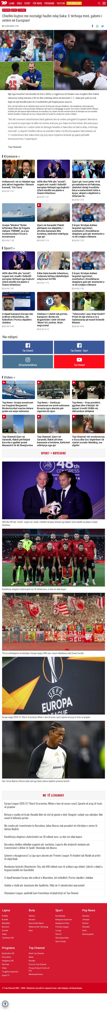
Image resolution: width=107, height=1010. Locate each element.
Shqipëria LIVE (8, 961)
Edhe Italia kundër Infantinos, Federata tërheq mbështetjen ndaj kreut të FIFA (53, 278)
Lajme (11, 3)
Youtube (61, 3)
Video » (9, 377)
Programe (49, 3)
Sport (27, 3)
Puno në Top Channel (37, 964)
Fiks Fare (5, 964)
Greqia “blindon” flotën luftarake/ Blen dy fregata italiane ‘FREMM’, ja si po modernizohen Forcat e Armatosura (16, 233)
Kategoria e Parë (62, 923)
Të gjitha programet (10, 972)
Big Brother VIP (8, 953)
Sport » (9, 248)
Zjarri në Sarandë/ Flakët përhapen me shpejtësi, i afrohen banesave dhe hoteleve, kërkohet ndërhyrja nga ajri (52, 233)
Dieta (84, 930)
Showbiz (85, 916)
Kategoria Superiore (63, 920)
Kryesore (6, 10)
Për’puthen (6, 957)
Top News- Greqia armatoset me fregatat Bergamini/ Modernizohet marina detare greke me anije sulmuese (17, 407)
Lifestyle (85, 920)
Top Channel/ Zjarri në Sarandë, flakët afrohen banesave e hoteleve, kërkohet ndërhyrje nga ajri (53, 441)
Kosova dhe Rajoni (36, 923)
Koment (32, 920)
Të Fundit (21, 10)
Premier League (62, 927)
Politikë (5, 916)
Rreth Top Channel (36, 953)
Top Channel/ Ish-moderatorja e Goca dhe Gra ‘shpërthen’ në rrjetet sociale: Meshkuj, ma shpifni (88, 441)
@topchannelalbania (28, 365)
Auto (31, 930)
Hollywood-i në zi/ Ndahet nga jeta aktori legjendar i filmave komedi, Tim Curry (18, 186)
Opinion (32, 916)
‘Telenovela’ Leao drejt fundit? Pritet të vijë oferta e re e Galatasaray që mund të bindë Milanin (88, 320)
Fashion (85, 923)
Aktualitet (6, 923)
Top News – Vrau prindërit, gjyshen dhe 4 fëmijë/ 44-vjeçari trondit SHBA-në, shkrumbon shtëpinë (86, 407)
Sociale (5, 930)
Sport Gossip (60, 941)
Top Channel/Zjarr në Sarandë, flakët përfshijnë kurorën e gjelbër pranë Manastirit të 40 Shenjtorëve (17, 441)
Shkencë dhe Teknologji (38, 927)
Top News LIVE (74, 3)
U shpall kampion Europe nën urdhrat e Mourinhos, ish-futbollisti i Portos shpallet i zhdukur (17, 320)
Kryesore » (12, 156)
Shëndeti (86, 927)
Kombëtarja (60, 916)
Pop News (37, 3)
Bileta (31, 957)
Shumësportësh (62, 938)
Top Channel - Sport (79, 350)
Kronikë (5, 920)
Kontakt (32, 961)
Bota (32, 910)
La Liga (58, 930)
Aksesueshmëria (36, 974)
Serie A (58, 934)
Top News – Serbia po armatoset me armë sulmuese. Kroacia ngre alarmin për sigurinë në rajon (53, 407)
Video (19, 3)
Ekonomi (5, 927)
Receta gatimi (88, 934)
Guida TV (5, 975)
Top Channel (27, 350)
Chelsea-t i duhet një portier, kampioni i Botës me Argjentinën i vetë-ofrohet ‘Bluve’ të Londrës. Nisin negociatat (52, 321)
